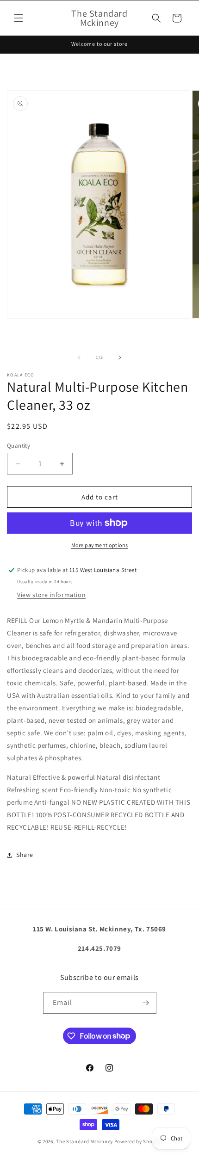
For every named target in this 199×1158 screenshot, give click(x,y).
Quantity (18, 446)
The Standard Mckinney (84, 1141)
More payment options (99, 545)
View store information (51, 595)
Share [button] (24, 854)
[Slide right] (120, 357)
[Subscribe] (146, 1003)
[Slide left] (79, 357)
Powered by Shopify (138, 1141)
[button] (18, 18)
